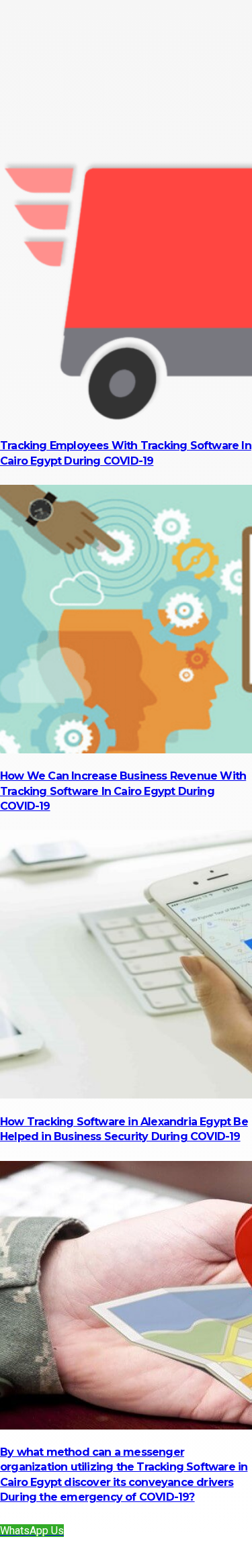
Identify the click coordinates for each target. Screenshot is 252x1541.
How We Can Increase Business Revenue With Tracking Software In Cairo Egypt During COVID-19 (123, 790)
